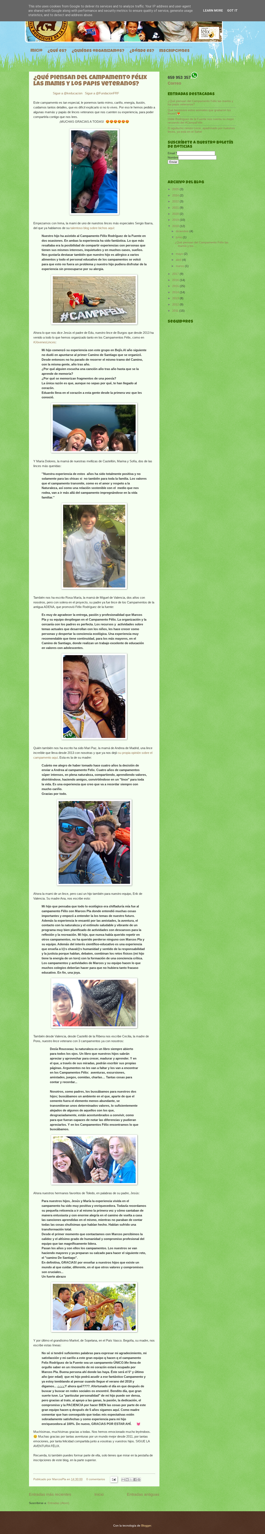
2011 (175, 310)
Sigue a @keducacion (68, 93)
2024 (176, 195)
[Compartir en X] (131, 1480)
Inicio (36, 51)
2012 (176, 304)
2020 (176, 213)
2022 (176, 201)
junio (179, 237)
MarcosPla (59, 1479)
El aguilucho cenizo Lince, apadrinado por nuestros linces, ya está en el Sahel (201, 130)
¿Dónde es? (141, 51)
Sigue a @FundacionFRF (102, 93)
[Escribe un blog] (127, 1480)
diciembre (182, 231)
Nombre (173, 157)
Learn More (213, 10)
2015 (176, 286)
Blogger (146, 1525)
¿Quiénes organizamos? (98, 51)
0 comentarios (95, 1479)
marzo (180, 266)
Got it (232, 10)
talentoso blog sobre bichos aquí (92, 228)
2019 (176, 219)
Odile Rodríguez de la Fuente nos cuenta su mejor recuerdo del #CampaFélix (201, 121)
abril (179, 259)
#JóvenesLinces (44, 342)
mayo (180, 253)
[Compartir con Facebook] (135, 1480)
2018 (176, 226)
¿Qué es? (57, 51)
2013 (176, 298)
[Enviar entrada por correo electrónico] (113, 1479)
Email (172, 153)
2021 (176, 207)
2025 (176, 189)
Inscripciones (174, 51)
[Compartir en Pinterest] (139, 1480)
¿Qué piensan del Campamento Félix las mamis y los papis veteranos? (90, 81)
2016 (176, 280)
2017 (176, 273)
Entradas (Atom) (58, 1503)
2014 (176, 292)
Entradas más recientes (50, 1494)
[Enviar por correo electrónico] (123, 1480)
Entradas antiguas (143, 1494)
